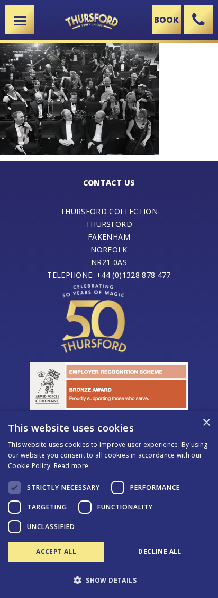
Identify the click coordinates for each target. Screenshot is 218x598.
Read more (71, 465)
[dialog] (109, 504)
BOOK (166, 19)
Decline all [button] (159, 551)
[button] (109, 580)
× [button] (206, 423)
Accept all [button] (56, 551)
